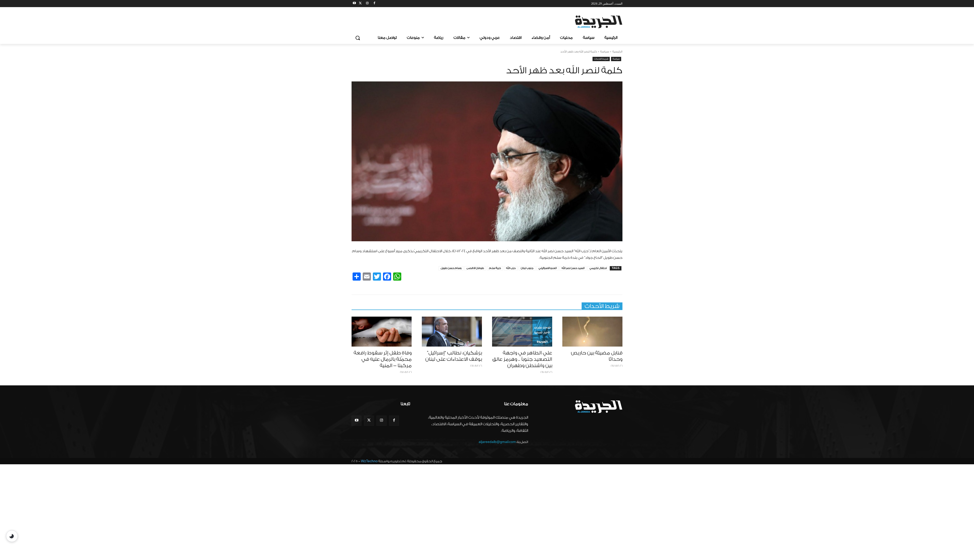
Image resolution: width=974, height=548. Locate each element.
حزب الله (511, 268)
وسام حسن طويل (451, 268)
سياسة (604, 51)
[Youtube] (354, 4)
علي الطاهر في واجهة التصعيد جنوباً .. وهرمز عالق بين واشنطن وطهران (522, 359)
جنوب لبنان (527, 268)
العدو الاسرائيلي (547, 268)
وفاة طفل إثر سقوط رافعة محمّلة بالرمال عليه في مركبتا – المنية (383, 359)
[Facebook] (374, 4)
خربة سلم (495, 268)
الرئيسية (617, 51)
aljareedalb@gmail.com (497, 442)
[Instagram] (367, 4)
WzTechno (369, 461)
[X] (360, 4)
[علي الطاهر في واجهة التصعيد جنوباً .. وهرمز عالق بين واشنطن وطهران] (522, 332)
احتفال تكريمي (598, 268)
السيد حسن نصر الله (573, 268)
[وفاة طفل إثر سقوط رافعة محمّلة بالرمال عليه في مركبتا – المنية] (382, 332)
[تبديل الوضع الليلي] (12, 536)
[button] (358, 38)
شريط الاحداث (601, 59)
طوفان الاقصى (475, 268)
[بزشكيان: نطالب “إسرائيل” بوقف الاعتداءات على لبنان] (452, 332)
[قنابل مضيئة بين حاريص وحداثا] (592, 332)
